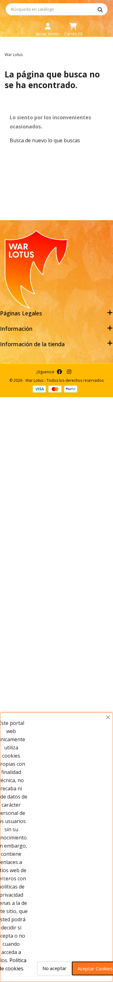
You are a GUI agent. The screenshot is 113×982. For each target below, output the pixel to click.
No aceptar (54, 968)
